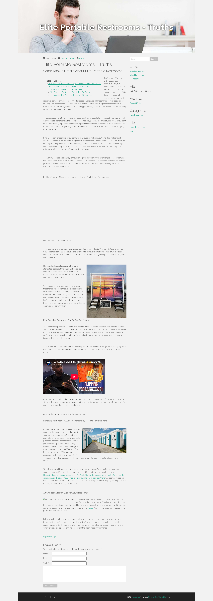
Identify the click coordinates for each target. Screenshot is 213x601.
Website (47, 563)
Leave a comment (67, 58)
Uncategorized (136, 115)
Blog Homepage (137, 75)
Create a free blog (138, 71)
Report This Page (49, 537)
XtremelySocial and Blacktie (158, 597)
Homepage (134, 78)
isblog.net (136, 597)
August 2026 (135, 103)
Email (46, 558)
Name (46, 553)
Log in (132, 131)
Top (45, 597)
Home (81, 58)
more (91, 508)
